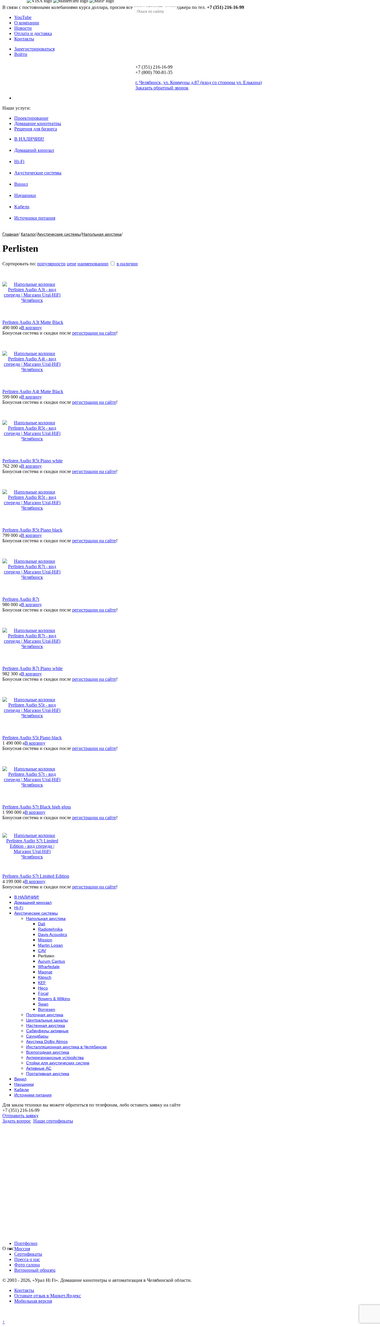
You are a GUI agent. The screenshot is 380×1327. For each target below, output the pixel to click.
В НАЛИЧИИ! (29, 138)
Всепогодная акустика (47, 1052)
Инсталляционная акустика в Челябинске (66, 1046)
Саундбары (37, 1036)
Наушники (25, 195)
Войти (20, 54)
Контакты (24, 38)
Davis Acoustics (52, 934)
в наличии (127, 263)
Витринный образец (35, 1270)
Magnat (45, 972)
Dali (41, 923)
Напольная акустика (101, 234)
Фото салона (27, 1264)
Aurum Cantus (51, 961)
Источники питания (34, 217)
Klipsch (44, 977)
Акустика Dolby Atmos (47, 1041)
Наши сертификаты (53, 1120)
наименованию (92, 263)
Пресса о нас (27, 1259)
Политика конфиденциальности (34, 1316)
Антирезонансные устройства (55, 1057)
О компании (26, 22)
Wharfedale (49, 966)
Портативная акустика (47, 1073)
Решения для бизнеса (35, 128)
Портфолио (25, 1243)
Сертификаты (28, 1254)
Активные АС (38, 1068)
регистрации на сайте (94, 332)
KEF (42, 982)
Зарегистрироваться (34, 48)
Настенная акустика (45, 1025)
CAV (42, 950)
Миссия (22, 1248)
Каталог (28, 234)
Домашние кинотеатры (37, 123)
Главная (10, 234)
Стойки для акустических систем (57, 1062)
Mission (45, 939)
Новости (23, 28)
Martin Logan (50, 945)
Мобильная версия (33, 1301)
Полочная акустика (44, 1014)
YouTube (22, 17)
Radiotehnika (50, 929)
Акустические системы (37, 172)
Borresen (46, 1009)
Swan (43, 1004)
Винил (21, 184)
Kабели (21, 206)
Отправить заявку (20, 1115)
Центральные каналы (47, 1020)
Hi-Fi (19, 161)
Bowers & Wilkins (54, 998)
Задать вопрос (16, 1120)
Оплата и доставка (33, 33)
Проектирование (31, 118)
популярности (51, 263)
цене (71, 263)
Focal (43, 993)
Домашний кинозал (34, 150)
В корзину (31, 327)
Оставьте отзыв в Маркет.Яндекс (47, 1295)
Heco (43, 988)
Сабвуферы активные (47, 1030)
